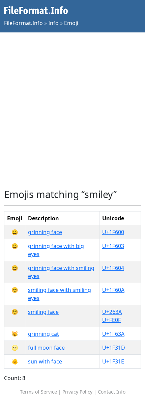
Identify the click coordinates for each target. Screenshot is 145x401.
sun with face (45, 361)
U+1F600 (113, 232)
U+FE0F (111, 320)
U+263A (112, 312)
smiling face (43, 312)
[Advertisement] (72, 110)
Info (53, 23)
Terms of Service (38, 392)
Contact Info (111, 392)
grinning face (45, 232)
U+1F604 (113, 268)
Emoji (71, 23)
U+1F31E (113, 361)
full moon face (46, 347)
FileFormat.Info (23, 23)
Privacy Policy (77, 392)
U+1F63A (113, 333)
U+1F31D (113, 347)
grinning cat (43, 333)
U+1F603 (113, 246)
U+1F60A (113, 290)
